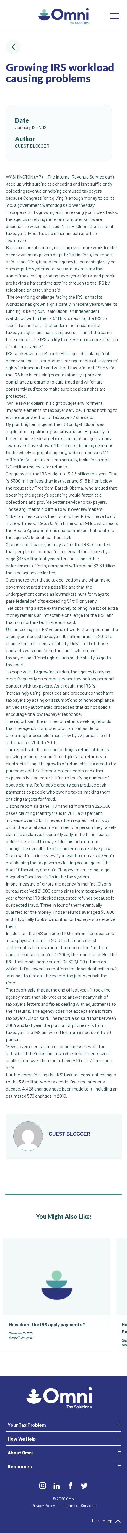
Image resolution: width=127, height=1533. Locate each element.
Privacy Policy (44, 1506)
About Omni (20, 1452)
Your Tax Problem (27, 1425)
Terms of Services (80, 1506)
